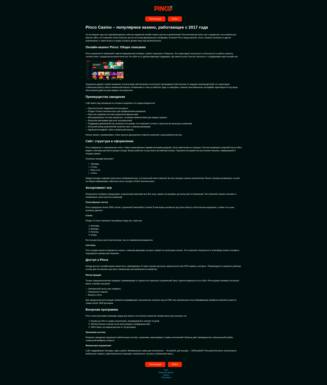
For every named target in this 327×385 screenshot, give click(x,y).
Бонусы (166, 375)
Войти (175, 19)
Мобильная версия (166, 372)
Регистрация (155, 19)
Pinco (166, 370)
